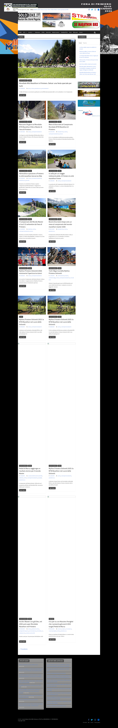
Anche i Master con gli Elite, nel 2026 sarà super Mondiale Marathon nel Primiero (30, 624)
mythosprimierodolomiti (37, 131)
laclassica (60, 628)
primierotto (39, 631)
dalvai (29, 88)
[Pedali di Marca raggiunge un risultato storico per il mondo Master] (32, 343)
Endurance (37, 32)
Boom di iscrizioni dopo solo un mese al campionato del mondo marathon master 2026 (60, 224)
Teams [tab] (85, 43)
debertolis (30, 229)
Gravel (80, 32)
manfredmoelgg (52, 277)
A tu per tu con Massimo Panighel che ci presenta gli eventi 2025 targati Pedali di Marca (61, 624)
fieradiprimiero (61, 131)
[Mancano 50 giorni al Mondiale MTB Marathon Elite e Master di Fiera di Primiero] (32, 102)
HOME (20, 32)
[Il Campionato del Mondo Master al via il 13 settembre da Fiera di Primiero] (32, 199)
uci (42, 631)
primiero (61, 133)
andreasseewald (61, 275)
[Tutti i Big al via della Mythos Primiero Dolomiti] (62, 248)
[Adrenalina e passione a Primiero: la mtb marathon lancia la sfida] (32, 150)
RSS (88, 722)
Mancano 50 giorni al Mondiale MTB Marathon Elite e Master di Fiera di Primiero (30, 127)
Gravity (30, 32)
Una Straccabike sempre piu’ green (87, 64)
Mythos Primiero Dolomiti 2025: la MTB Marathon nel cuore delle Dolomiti (31, 322)
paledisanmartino (35, 628)
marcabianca (69, 628)
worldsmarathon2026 (30, 633)
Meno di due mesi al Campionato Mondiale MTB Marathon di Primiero (61, 127)
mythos (32, 88)
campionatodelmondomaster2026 (35, 475)
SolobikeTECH (64, 32)
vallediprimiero (22, 633)
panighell (40, 477)
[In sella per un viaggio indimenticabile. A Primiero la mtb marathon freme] (62, 150)
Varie (70, 32)
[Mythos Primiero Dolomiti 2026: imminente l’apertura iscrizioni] (32, 248)
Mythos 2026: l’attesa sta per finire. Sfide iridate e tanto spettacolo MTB (51, 9)
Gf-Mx (43, 32)
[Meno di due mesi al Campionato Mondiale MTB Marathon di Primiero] (62, 102)
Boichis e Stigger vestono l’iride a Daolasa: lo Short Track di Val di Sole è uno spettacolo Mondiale (29, 691)
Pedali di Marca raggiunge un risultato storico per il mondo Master (30, 471)
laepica (63, 628)
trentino (31, 231)
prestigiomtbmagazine (23, 631)
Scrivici (91, 722)
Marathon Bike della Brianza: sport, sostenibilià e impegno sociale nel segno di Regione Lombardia (87, 68)
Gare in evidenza (23, 80)
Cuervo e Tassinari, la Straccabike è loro (28, 664)
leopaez (66, 275)
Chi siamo (85, 722)
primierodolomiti (45, 88)
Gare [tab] (80, 43)
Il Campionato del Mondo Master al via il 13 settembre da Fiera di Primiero (31, 224)
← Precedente (23, 649)
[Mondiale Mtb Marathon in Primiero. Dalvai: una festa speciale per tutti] (47, 40)
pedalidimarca (38, 88)
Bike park (75, 32)
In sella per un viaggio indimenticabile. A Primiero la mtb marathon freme (61, 176)
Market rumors (55, 32)
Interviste (48, 32)
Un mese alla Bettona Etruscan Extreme (28, 699)
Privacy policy (97, 722)
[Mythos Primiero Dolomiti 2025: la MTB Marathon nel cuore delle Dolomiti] (32, 297)
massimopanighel (52, 631)
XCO (24, 32)
